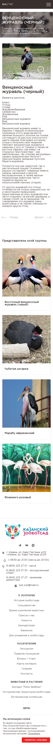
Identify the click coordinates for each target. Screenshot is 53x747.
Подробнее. (34, 734)
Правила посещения (26, 654)
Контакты (27, 674)
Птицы (40, 31)
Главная (7, 29)
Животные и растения (30, 29)
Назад (14, 217)
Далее (39, 217)
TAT (11, 4)
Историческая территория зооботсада (26, 692)
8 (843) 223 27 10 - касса (21, 566)
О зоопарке (26, 595)
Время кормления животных (26, 610)
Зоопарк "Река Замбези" (17, 31)
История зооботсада (26, 600)
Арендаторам (26, 625)
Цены (26, 708)
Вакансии (26, 630)
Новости (26, 620)
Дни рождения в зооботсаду (26, 635)
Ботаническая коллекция (26, 697)
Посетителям (26, 644)
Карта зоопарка (26, 664)
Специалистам (26, 605)
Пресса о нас (27, 615)
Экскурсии (26, 649)
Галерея (26, 669)
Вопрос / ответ (26, 659)
